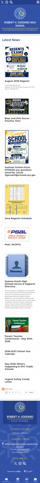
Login (28, 471)
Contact (35, 481)
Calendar (17, 481)
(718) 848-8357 (23, 449)
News (26, 481)
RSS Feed (8, 389)
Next (31, 392)
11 (26, 392)
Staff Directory (6, 481)
